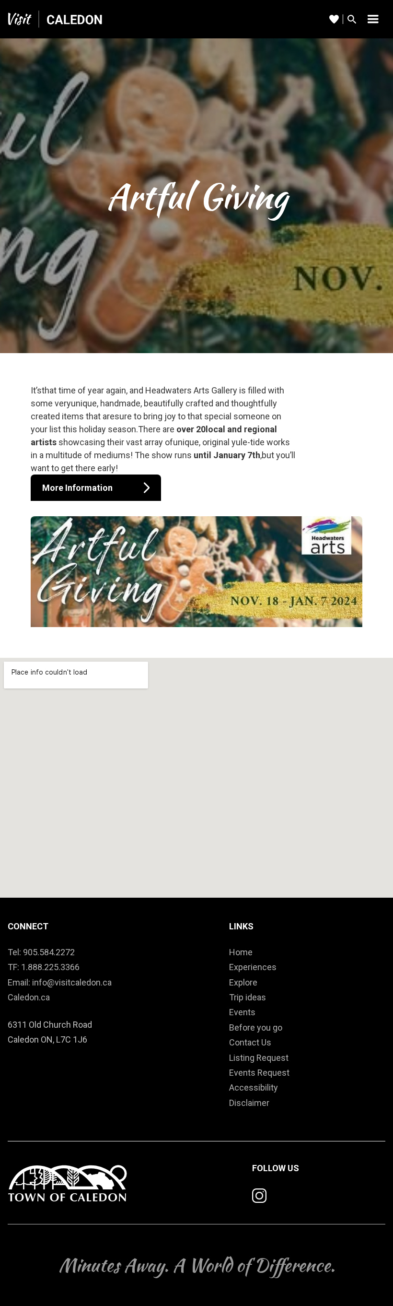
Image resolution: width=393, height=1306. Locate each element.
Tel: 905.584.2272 (41, 952)
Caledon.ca (29, 997)
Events (242, 1012)
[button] (372, 19)
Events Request (259, 1073)
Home (241, 952)
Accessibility (253, 1087)
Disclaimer (249, 1103)
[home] (56, 19)
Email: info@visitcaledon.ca (60, 982)
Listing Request (259, 1058)
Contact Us (250, 1042)
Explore (243, 982)
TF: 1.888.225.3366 (44, 967)
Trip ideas (247, 997)
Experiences (253, 967)
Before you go (255, 1027)
